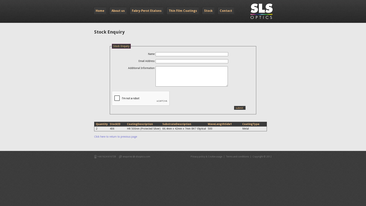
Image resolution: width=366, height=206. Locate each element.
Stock (208, 11)
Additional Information (141, 68)
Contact (226, 11)
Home (100, 11)
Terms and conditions (237, 156)
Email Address (146, 61)
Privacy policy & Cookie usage (206, 156)
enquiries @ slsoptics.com (136, 156)
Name (151, 53)
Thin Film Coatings (183, 11)
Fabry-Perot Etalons (146, 11)
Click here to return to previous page (115, 136)
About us (118, 11)
